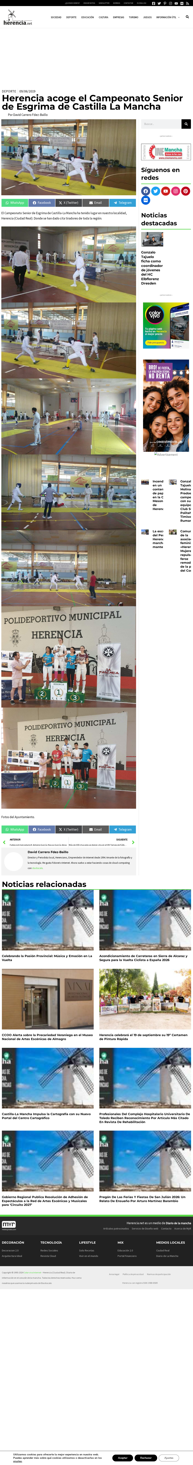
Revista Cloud (48, 1256)
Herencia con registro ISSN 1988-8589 (140, 1282)
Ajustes (168, 1458)
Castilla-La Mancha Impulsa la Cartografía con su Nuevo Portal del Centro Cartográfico (46, 1116)
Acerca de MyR (182, 1228)
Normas (116, 3)
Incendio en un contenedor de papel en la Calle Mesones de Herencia (162, 495)
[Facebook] (153, 3)
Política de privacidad (133, 1274)
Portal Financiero (127, 1256)
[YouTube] (176, 3)
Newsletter (104, 3)
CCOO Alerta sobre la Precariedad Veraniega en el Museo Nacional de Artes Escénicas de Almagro (47, 1037)
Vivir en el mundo (88, 1256)
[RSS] (187, 3)
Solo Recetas (86, 1250)
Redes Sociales (49, 1250)
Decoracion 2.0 (10, 1250)
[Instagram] (170, 3)
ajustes (17, 1461)
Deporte (9, 91)
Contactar (128, 3)
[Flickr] (182, 3)
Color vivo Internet (32, 1272)
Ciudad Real (162, 1250)
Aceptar (122, 1458)
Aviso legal (114, 1274)
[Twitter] (159, 3)
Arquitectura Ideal (12, 1256)
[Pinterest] (165, 3)
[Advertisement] (96, 56)
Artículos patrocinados (116, 1228)
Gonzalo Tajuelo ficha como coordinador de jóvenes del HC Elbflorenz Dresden (152, 267)
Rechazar (146, 1458)
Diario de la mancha (178, 1223)
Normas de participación (159, 1274)
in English (141, 3)
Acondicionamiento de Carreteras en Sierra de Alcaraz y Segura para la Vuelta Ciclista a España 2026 (143, 958)
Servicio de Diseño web (145, 1228)
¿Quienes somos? (72, 3)
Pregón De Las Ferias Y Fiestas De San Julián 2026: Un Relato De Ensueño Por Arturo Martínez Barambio (142, 1199)
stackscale (37, 868)
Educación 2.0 (125, 1250)
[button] (178, 17)
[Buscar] (186, 124)
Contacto (166, 1228)
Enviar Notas (89, 3)
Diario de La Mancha (167, 1256)
